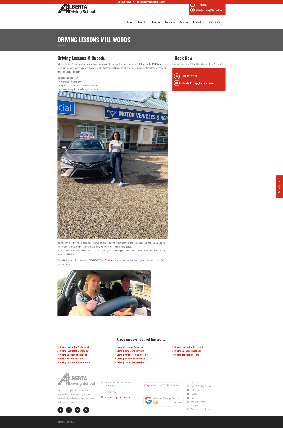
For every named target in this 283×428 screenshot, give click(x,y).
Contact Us (198, 22)
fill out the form (112, 260)
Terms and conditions (200, 409)
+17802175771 (127, 1)
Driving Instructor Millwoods (73, 351)
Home (129, 22)
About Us (142, 22)
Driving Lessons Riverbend (187, 351)
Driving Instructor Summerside (132, 354)
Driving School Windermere (130, 351)
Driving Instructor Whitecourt (74, 347)
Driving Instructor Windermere (74, 362)
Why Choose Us (197, 401)
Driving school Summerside (130, 362)
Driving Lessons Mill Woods (73, 354)
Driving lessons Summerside (130, 358)
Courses (184, 22)
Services (156, 22)
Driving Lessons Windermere (131, 347)
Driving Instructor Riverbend (188, 347)
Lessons (194, 382)
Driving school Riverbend (186, 354)
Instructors (195, 390)
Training (194, 394)
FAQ (192, 397)
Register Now (214, 22)
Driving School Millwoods (72, 358)
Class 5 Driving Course (200, 386)
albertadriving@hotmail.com (152, 1)
